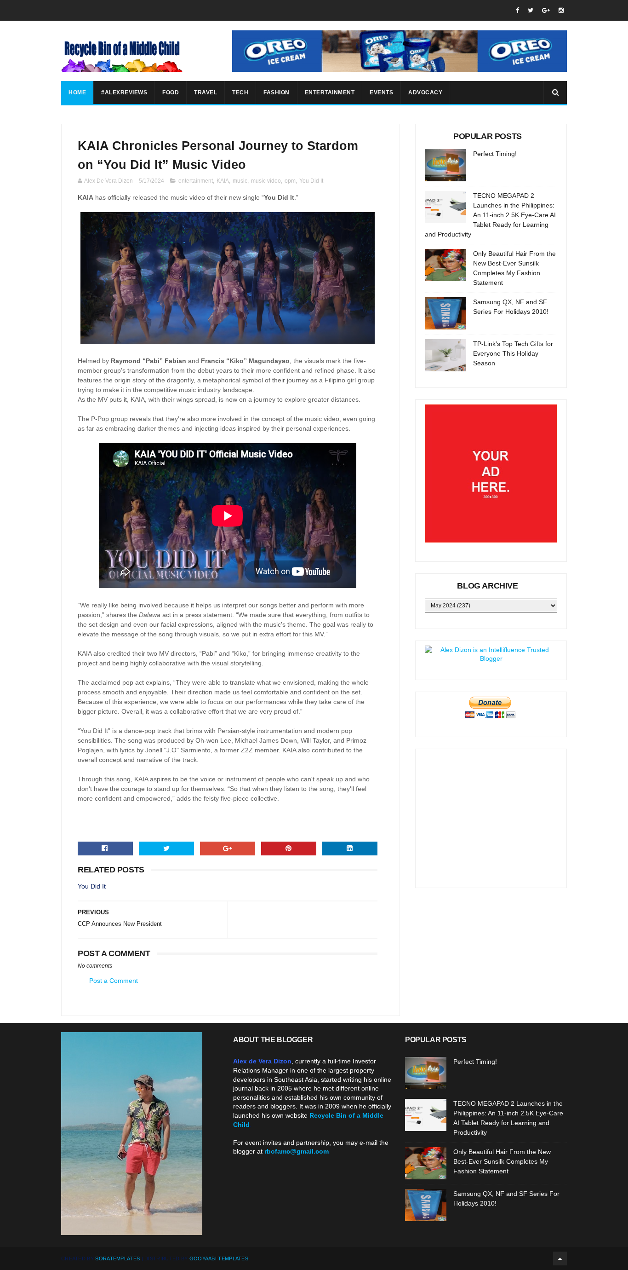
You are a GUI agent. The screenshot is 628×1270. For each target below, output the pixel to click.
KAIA (223, 181)
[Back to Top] (560, 1258)
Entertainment (330, 92)
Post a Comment (113, 980)
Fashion (276, 92)
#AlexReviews (124, 92)
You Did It (311, 181)
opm (290, 181)
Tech (240, 92)
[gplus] (546, 10)
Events (381, 92)
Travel (205, 92)
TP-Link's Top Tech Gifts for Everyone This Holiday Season (513, 353)
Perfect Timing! (495, 153)
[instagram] (561, 10)
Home (77, 92)
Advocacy (425, 92)
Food (170, 92)
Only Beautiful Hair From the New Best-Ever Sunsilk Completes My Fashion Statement (502, 1161)
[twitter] (531, 10)
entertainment (195, 181)
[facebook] (517, 10)
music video (266, 181)
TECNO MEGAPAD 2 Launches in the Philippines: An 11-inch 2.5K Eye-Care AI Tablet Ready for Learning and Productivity (490, 215)
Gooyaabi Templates (218, 1258)
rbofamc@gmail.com (296, 1151)
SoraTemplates (117, 1258)
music (240, 181)
